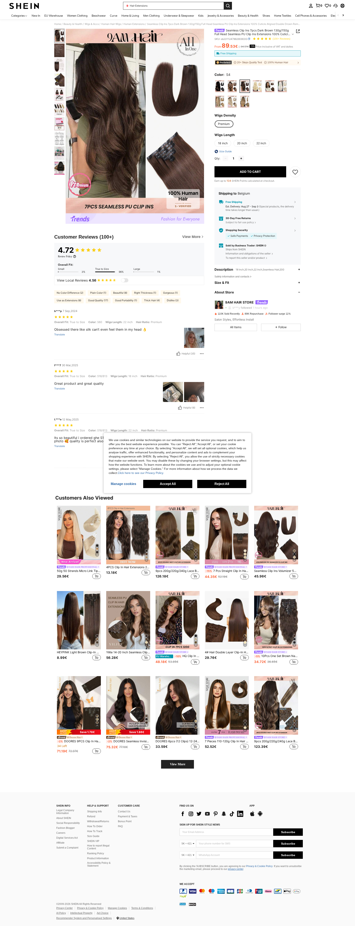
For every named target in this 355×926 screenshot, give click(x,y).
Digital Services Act (67, 837)
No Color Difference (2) (70, 292)
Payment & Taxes (127, 816)
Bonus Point (124, 821)
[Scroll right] (343, 16)
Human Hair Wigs (111, 24)
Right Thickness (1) (145, 292)
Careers (60, 832)
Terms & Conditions (142, 908)
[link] (318, 5)
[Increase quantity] (241, 158)
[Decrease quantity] (225, 158)
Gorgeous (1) (170, 292)
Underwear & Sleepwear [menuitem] (179, 15)
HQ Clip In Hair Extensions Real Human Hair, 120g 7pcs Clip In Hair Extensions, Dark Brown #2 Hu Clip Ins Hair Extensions (177, 656)
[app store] (252, 815)
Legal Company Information (65, 812)
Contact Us (124, 811)
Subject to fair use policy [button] (240, 222)
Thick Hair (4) (152, 300)
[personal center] (310, 5)
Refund (91, 816)
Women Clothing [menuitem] (77, 15)
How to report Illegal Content (98, 847)
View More (177, 764)
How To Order (95, 826)
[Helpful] (178, 353)
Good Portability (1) (126, 300)
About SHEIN (63, 818)
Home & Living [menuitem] (130, 15)
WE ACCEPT (187, 884)
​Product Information (98, 858)
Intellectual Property (81, 913)
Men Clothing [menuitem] (151, 15)
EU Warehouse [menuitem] (53, 15)
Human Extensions (134, 24)
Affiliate (60, 842)
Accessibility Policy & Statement (99, 864)
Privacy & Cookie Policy (259, 866)
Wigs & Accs (92, 24)
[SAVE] (295, 171)
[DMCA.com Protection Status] (192, 904)
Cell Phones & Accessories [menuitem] (311, 15)
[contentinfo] (241, 894)
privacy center (235, 869)
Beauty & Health (72, 24)
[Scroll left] (338, 16)
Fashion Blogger (65, 828)
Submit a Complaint (67, 847)
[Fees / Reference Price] (239, 46)
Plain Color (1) (98, 292)
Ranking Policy (95, 853)
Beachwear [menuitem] (99, 15)
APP (252, 806)
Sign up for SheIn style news (200, 824)
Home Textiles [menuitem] (282, 15)
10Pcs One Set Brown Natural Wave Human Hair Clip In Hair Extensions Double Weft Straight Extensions (276, 656)
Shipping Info (94, 811)
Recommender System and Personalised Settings (84, 918)
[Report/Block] (201, 353)
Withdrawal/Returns (98, 821)
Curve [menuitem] (113, 15)
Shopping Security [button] (237, 230)
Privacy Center (64, 908)
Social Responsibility (68, 823)
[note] (79, 732)
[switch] (124, 280)
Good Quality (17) (98, 300)
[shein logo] (24, 6)
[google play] (260, 815)
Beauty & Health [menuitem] (248, 15)
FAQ (120, 826)
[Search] (228, 6)
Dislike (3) (173, 300)
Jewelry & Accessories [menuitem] (220, 15)
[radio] (219, 86)
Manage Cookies (117, 908)
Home (57, 24)
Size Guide (93, 836)
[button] (335, 5)
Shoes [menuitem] (266, 15)
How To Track (94, 831)
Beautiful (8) (120, 292)
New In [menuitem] (36, 15)
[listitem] (79, 545)
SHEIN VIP (93, 841)
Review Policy (65, 256)
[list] (212, 814)
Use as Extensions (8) (69, 300)
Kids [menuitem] (200, 15)
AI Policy (61, 913)
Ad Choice (102, 913)
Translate (59, 334)
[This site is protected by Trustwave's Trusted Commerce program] (183, 904)
